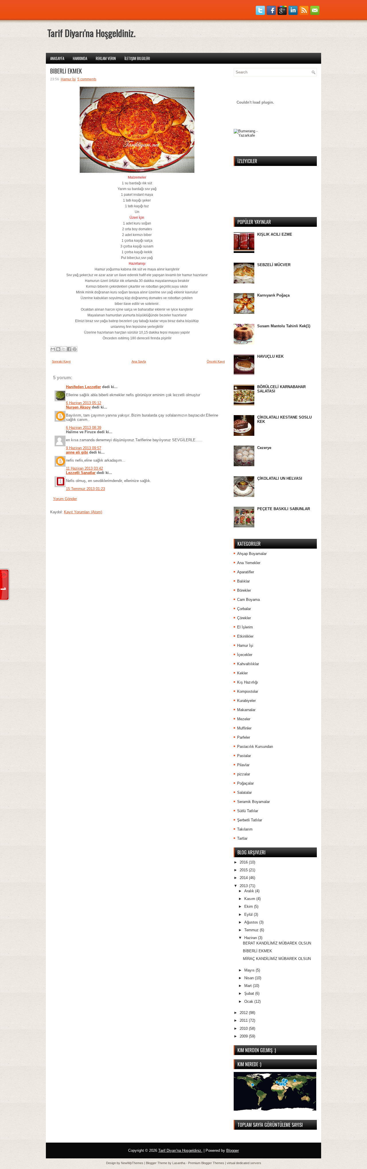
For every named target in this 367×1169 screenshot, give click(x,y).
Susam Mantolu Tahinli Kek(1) (283, 326)
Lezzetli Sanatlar (80, 473)
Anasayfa (57, 58)
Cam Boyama (248, 599)
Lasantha (178, 1163)
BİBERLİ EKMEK (257, 951)
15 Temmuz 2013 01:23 (85, 489)
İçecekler (244, 655)
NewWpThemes (132, 1163)
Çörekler (244, 618)
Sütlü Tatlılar (247, 811)
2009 (244, 1036)
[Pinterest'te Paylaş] (74, 349)
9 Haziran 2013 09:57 (83, 448)
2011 (244, 1020)
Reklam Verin (106, 58)
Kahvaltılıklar (248, 664)
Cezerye (264, 448)
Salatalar (244, 792)
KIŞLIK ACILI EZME (274, 234)
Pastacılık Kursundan (255, 746)
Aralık (249, 891)
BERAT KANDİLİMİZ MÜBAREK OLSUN (277, 943)
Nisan (249, 978)
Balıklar (243, 581)
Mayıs (250, 970)
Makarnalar (246, 710)
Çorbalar (244, 609)
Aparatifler (245, 572)
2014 (244, 878)
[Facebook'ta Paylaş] (69, 349)
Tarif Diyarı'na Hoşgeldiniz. (180, 1150)
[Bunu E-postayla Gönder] (53, 349)
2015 (244, 870)
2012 (244, 1013)
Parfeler (243, 737)
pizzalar (243, 774)
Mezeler (243, 719)
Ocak (249, 1001)
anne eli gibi (77, 452)
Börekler (244, 590)
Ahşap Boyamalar (252, 553)
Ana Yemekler (248, 563)
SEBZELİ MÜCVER (273, 265)
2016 (244, 862)
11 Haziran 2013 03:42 (84, 468)
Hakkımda (80, 58)
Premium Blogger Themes (206, 1163)
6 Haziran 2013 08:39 (83, 427)
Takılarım (245, 829)
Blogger (232, 1150)
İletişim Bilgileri (137, 58)
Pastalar (244, 756)
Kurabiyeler (246, 700)
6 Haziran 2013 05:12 (83, 403)
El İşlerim (245, 627)
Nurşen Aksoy (78, 407)
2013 (244, 886)
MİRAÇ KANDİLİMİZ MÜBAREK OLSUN (277, 959)
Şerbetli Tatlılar (249, 820)
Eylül (249, 914)
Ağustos (251, 922)
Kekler (242, 673)
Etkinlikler (245, 636)
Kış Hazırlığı (247, 682)
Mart (248, 986)
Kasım (250, 899)
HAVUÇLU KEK (270, 356)
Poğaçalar (245, 783)
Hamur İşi (245, 645)
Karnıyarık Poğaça (273, 295)
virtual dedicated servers (244, 1163)
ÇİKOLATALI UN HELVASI (279, 478)
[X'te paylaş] (64, 349)
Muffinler (244, 728)
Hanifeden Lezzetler (83, 387)
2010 (244, 1028)
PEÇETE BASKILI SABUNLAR (283, 509)
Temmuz (252, 930)
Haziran (251, 938)
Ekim (249, 906)
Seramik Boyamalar (253, 802)
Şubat (249, 993)
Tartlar (242, 838)
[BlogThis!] (58, 349)
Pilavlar (243, 765)
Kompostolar (247, 691)
